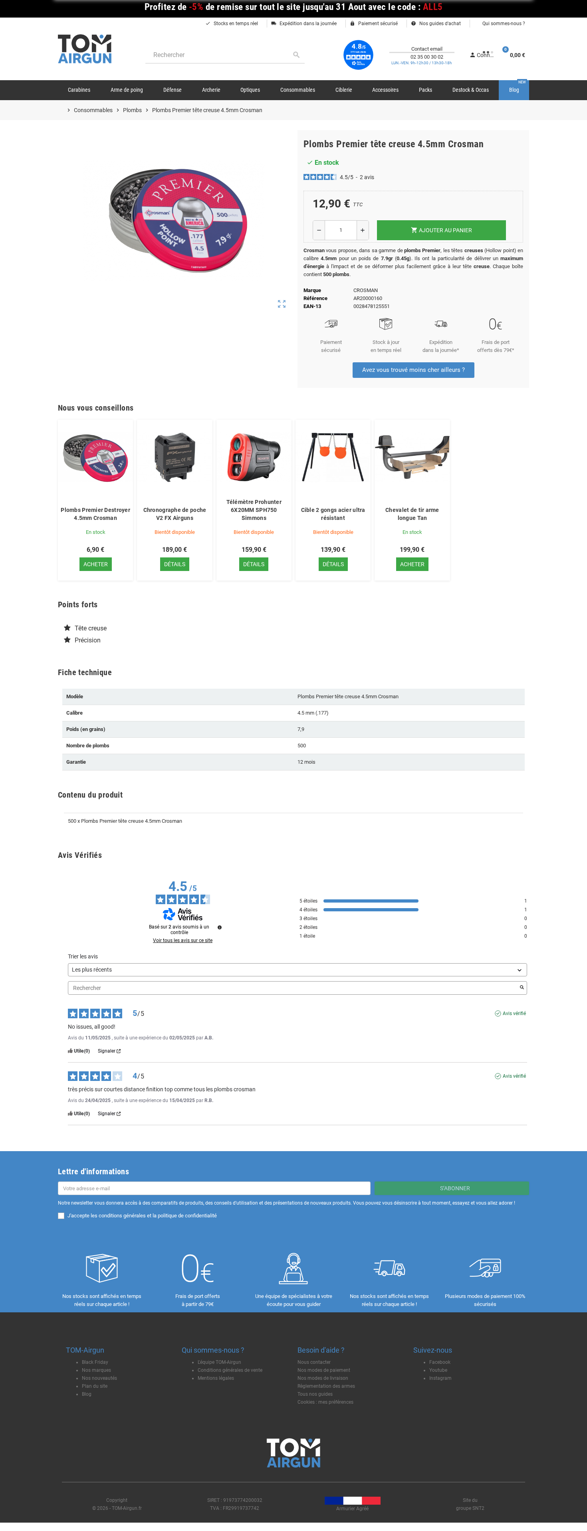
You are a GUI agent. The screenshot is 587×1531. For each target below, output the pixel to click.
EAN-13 (312, 306)
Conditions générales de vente (230, 1370)
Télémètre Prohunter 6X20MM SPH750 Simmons (254, 510)
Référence (315, 298)
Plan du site (94, 1386)
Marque (312, 290)
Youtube (438, 1370)
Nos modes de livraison (322, 1378)
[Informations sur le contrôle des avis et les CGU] (219, 927)
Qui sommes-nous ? (503, 23)
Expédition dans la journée (304, 23)
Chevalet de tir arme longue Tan (412, 514)
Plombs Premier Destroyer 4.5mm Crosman (95, 514)
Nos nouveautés (99, 1378)
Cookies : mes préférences (325, 1402)
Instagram (440, 1378)
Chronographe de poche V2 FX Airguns (174, 514)
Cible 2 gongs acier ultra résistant (333, 514)
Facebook (439, 1362)
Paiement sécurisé (374, 23)
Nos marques (96, 1370)
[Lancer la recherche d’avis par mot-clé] (522, 988)
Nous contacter (314, 1362)
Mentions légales (216, 1378)
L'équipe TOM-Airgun (219, 1362)
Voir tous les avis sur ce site (182, 940)
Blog (86, 1394)
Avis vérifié (514, 1013)
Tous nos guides (315, 1394)
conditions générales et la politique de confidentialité (158, 1216)
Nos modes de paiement (323, 1370)
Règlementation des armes (326, 1386)
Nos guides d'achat (436, 23)
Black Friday (95, 1362)
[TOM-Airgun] (84, 48)
